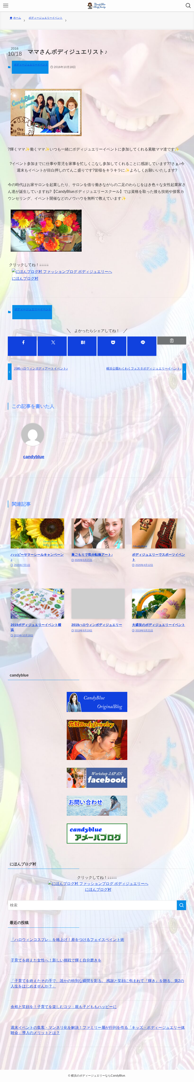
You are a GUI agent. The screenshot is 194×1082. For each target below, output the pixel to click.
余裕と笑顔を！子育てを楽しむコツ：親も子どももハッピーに (64, 1007)
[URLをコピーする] (171, 340)
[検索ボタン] (188, 5)
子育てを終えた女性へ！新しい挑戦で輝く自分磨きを (56, 960)
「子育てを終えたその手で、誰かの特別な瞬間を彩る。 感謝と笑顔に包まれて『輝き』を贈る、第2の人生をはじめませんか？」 (97, 983)
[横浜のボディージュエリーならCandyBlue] (97, 5)
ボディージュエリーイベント (31, 64)
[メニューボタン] (5, 5)
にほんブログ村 (25, 278)
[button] (22, 346)
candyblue (33, 456)
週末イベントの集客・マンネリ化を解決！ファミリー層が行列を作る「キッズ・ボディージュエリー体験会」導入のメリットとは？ (98, 1030)
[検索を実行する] (181, 905)
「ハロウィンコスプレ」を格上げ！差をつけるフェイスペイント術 (67, 940)
